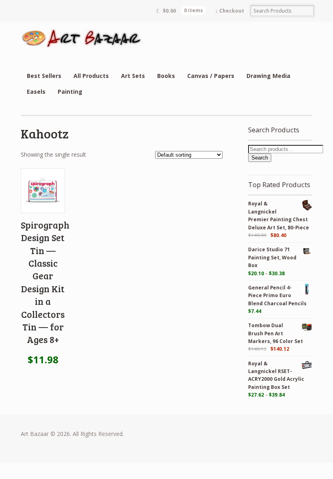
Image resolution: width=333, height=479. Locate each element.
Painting (70, 91)
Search (259, 158)
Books (166, 76)
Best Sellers (44, 76)
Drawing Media (268, 76)
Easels (36, 91)
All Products (91, 76)
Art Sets (133, 76)
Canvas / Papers (210, 76)
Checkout (231, 10)
